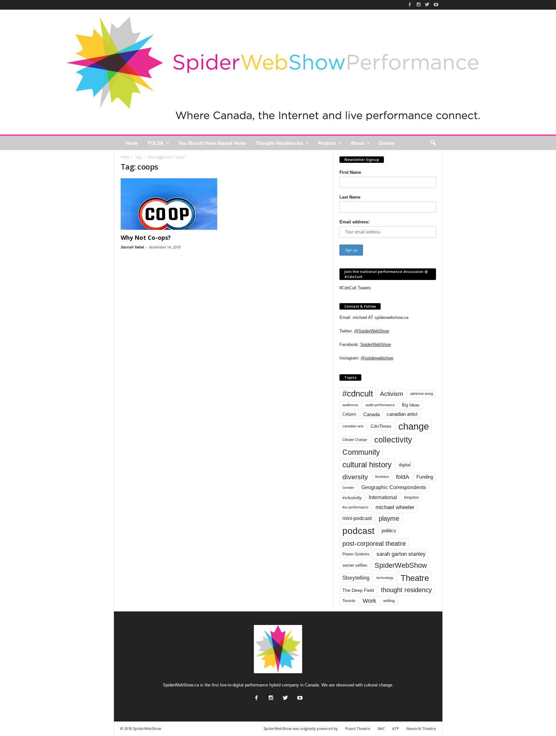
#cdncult (357, 393)
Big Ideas (411, 405)
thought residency (406, 589)
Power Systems (355, 554)
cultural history (367, 464)
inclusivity (352, 497)
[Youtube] (436, 4)
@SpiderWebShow (371, 331)
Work (369, 601)
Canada (371, 414)
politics (389, 530)
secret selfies (354, 565)
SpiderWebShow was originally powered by (301, 728)
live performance (355, 507)
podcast (358, 531)
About (357, 143)
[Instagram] (418, 4)
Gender (348, 487)
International (383, 497)
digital (405, 464)
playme (389, 518)
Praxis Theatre (357, 728)
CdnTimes (381, 426)
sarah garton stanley (401, 554)
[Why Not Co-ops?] (169, 204)
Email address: (354, 221)
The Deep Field (358, 590)
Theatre (415, 578)
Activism (391, 393)
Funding (424, 477)
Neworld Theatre (421, 728)
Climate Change (354, 440)
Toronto (349, 601)
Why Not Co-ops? (146, 237)
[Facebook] (410, 4)
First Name (350, 172)
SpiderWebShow (375, 344)
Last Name (349, 197)
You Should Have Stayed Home (212, 143)
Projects (327, 143)
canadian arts (353, 426)
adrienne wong (421, 394)
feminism (382, 477)
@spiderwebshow (377, 358)
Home (131, 143)
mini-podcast (357, 518)
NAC (381, 728)
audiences (350, 405)
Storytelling (355, 577)
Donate (387, 143)
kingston (411, 497)
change (413, 426)
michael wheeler (394, 507)
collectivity (393, 439)
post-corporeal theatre (374, 543)
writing (389, 601)
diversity (355, 476)
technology (385, 578)
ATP (395, 728)
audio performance (380, 405)
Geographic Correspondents (393, 487)
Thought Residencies (279, 143)
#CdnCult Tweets (355, 287)
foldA (402, 476)
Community (361, 452)
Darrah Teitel (132, 247)
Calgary (349, 414)
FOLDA (155, 143)
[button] (433, 143)
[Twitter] (427, 4)
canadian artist (402, 414)
